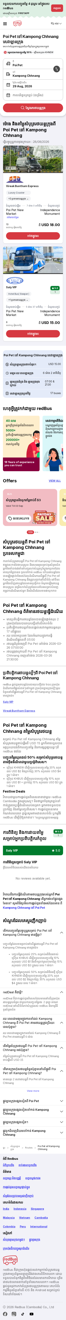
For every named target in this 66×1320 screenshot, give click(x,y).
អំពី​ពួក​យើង (8, 1165)
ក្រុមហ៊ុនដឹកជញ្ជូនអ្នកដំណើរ (16, 1248)
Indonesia (20, 1208)
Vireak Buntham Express (22, 186)
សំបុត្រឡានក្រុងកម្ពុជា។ (14, 1239)
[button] (32, 84)
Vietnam (24, 1217)
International (38, 1226)
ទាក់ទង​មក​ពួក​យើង (28, 1165)
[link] (30, 507)
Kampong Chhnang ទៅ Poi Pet (24, 907)
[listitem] (9, 494)
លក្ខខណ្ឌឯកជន (33, 1178)
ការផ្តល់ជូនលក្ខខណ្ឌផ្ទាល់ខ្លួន (16, 1186)
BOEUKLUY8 (21, 518)
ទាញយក (57, 8)
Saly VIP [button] (12, 850)
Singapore (37, 1208)
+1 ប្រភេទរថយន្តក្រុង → (18, 299)
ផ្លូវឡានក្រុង (34, 1239)
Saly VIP (11, 287)
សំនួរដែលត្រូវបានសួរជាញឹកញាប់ (18, 1195)
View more (33, 1090)
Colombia (9, 1226)
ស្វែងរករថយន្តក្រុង (35, 108)
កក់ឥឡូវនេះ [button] (32, 235)
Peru (23, 1226)
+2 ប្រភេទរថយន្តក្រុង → (18, 198)
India (6, 1208)
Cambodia (41, 1217)
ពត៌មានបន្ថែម (13, 217)
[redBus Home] (17, 23)
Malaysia (9, 1217)
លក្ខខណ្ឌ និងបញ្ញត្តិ (12, 1178)
